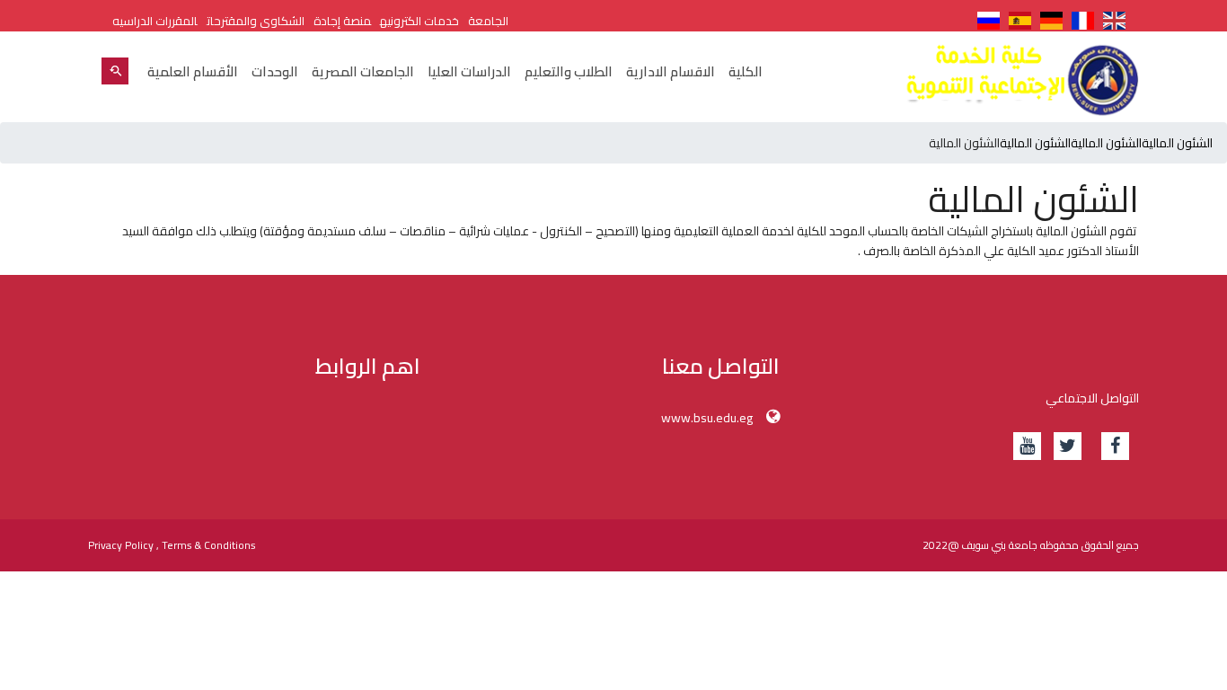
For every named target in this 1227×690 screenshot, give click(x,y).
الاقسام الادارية (670, 71)
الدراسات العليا (469, 71)
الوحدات (275, 71)
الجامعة (488, 20)
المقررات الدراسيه (155, 20)
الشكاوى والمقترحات (256, 20)
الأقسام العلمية (192, 71)
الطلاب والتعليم (569, 71)
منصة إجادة (342, 20)
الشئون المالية (1177, 143)
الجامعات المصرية (363, 71)
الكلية (745, 71)
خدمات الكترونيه (419, 20)
